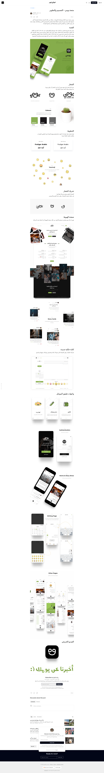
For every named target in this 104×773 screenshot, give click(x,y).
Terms (54, 764)
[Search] (86, 2)
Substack (46, 770)
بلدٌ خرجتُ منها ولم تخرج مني (37, 720)
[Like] (31, 17)
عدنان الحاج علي (50, 30)
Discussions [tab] (39, 716)
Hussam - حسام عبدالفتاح (37, 12)
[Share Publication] (89, 2)
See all (32, 746)
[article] (52, 722)
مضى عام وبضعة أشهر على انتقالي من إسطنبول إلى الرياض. (41, 721)
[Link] (70, 27)
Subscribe (94, 2)
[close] (64, 729)
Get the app (57, 767)
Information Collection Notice (51, 746)
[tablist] (35, 702)
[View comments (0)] (34, 17)
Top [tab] (31, 716)
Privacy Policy (61, 746)
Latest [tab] (34, 716)
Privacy (51, 764)
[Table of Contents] (1, 386)
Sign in (100, 2)
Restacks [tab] (38, 701)
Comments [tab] (33, 701)
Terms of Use (57, 745)
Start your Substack (49, 767)
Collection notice (60, 764)
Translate (32, 7)
